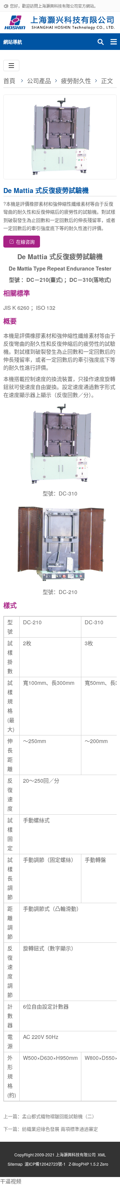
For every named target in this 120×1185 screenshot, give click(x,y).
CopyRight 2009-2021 (35, 1154)
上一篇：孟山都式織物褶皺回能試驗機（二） (50, 1116)
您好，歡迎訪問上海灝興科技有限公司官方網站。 (54, 6)
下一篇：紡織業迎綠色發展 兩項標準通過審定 (50, 1128)
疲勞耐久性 (76, 80)
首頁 (9, 80)
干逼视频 (10, 1181)
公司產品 (39, 80)
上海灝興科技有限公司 (76, 1154)
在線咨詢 (25, 241)
